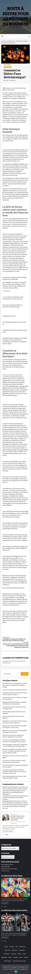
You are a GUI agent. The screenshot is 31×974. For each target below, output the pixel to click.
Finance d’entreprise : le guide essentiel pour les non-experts (15, 766)
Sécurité (26, 957)
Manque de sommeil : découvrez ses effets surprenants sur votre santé (14, 726)
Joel (7, 80)
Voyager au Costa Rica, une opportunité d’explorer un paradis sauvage (15, 788)
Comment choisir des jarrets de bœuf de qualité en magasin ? (14, 639)
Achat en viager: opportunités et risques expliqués (13, 712)
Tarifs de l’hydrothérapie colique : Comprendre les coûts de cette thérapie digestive (16, 645)
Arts (17, 946)
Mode (10, 957)
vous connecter (13, 661)
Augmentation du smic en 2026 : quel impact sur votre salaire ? (15, 698)
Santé (20, 957)
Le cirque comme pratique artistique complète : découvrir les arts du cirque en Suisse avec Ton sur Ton (14, 771)
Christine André (5, 866)
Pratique (15, 957)
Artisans (12, 946)
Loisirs (24, 954)
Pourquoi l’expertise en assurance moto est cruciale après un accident (14, 693)
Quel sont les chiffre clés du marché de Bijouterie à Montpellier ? (13, 792)
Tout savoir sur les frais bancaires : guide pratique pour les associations (13, 761)
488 (7, 834)
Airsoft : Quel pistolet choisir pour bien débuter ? (13, 717)
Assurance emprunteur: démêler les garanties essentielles (17, 818)
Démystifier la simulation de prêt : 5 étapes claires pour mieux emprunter (14, 722)
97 (5, 941)
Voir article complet (8, 831)
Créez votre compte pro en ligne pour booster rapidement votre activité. (13, 736)
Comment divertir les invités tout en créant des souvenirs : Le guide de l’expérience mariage (14, 685)
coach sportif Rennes (8, 790)
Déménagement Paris (7, 864)
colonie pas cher (7, 796)
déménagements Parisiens (9, 801)
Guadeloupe (6, 787)
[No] (29, 969)
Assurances (13, 814)
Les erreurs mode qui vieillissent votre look (14, 690)
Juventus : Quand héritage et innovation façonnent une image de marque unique (13, 740)
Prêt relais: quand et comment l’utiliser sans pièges (15, 756)
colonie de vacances (8, 804)
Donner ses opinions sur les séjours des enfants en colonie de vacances (15, 797)
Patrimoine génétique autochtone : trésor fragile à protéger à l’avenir (14, 777)
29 (5, 906)
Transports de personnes (19, 961)
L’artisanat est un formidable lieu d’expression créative (15, 802)
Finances (13, 954)
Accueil (6, 946)
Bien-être (7, 950)
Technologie (7, 961)
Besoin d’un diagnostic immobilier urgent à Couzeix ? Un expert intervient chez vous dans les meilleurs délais (14, 751)
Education (22, 950)
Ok (16, 971)
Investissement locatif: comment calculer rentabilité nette (14, 708)
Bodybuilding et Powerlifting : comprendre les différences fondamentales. (14, 703)
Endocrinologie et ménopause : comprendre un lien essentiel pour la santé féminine (15, 745)
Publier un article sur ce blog (9, 868)
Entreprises (6, 954)
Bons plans (8, 67)
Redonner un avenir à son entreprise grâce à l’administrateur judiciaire (14, 731)
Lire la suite (5, 903)
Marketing (4, 957)
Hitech (19, 954)
